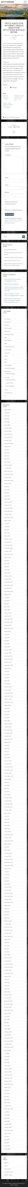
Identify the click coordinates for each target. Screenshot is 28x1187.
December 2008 (8, 1038)
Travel (6, 389)
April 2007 (7, 1099)
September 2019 (8, 665)
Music (5, 359)
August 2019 (7, 668)
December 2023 (8, 508)
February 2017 (8, 760)
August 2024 (7, 483)
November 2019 (8, 659)
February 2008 (8, 1069)
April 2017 (7, 754)
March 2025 (7, 462)
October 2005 (7, 1127)
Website (7, 192)
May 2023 (6, 529)
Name (7, 177)
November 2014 (8, 834)
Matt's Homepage (7, 2)
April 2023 (7, 533)
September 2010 (8, 973)
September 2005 (8, 1130)
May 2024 (6, 493)
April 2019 (7, 680)
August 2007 (7, 1087)
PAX (5, 362)
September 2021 (8, 591)
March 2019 (7, 683)
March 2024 (7, 499)
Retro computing (10, 386)
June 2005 (7, 1139)
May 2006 (6, 1118)
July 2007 (6, 1090)
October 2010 (7, 970)
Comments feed (8, 1172)
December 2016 (8, 767)
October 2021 (7, 588)
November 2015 (8, 807)
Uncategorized (8, 393)
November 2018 (8, 696)
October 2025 (7, 440)
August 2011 (7, 939)
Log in (6, 1166)
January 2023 (7, 542)
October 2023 (7, 514)
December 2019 (8, 656)
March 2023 (7, 536)
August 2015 (7, 813)
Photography (7, 365)
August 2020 (7, 631)
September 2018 (8, 702)
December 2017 (8, 730)
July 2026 (6, 412)
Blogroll (7, 117)
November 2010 (8, 967)
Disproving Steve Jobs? (10, 249)
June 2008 (7, 1056)
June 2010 (7, 982)
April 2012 (7, 918)
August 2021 (7, 594)
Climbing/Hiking (8, 334)
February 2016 (8, 797)
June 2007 (7, 1093)
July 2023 (6, 523)
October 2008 (7, 1044)
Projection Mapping (9, 368)
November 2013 (8, 862)
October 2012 (7, 899)
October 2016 (7, 773)
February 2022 (8, 576)
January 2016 (7, 801)
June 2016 (7, 785)
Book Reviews (8, 328)
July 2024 (6, 486)
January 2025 (7, 468)
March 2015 (7, 828)
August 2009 (7, 1013)
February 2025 (8, 465)
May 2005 (6, 1142)
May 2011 (6, 948)
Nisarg (16, 1185)
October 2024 (7, 477)
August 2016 (7, 779)
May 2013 (6, 878)
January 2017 (7, 764)
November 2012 (8, 896)
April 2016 (7, 791)
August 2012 (7, 905)
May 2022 (6, 566)
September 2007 (8, 1084)
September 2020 (8, 628)
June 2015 (7, 819)
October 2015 (7, 810)
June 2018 (7, 711)
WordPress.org (8, 1175)
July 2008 (6, 1053)
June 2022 (7, 563)
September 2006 (8, 1109)
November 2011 (8, 930)
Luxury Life (7, 353)
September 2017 (8, 739)
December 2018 (8, 693)
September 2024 (8, 480)
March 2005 (7, 1149)
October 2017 (7, 736)
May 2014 (6, 847)
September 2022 (8, 554)
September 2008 (8, 1047)
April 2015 (7, 825)
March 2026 (7, 425)
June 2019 (7, 674)
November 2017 (8, 733)
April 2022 (7, 570)
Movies (6, 356)
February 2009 (8, 1032)
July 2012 (6, 908)
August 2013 (7, 868)
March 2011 (7, 955)
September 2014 (8, 841)
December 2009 (8, 1001)
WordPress (22, 1183)
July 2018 (6, 708)
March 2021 (7, 610)
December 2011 (8, 927)
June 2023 (7, 526)
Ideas (5, 343)
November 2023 (8, 511)
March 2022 (7, 573)
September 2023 (8, 517)
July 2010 (6, 979)
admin (19, 35)
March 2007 (7, 1102)
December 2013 (8, 859)
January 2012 (7, 924)
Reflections (7, 371)
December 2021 (8, 582)
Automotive (7, 322)
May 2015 (6, 822)
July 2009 (6, 1016)
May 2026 (6, 419)
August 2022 (7, 557)
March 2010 (7, 992)
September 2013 (8, 865)
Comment (8, 155)
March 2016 (7, 794)
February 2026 (8, 428)
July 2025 (6, 449)
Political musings (15, 117)
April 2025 (7, 459)
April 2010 (7, 988)
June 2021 (7, 600)
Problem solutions (11, 380)
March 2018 (7, 720)
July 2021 (6, 597)
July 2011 (6, 942)
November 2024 (8, 474)
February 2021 (8, 613)
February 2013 (8, 887)
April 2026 (7, 422)
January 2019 (7, 690)
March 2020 (7, 647)
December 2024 (8, 471)
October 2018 (7, 699)
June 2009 (7, 1019)
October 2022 (7, 551)
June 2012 (7, 911)
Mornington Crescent (19, 95)
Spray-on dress (20, 295)
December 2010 (8, 964)
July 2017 (6, 745)
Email (7, 185)
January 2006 (7, 1124)
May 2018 (6, 714)
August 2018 (7, 705)
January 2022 (7, 579)
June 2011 (7, 945)
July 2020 (6, 634)
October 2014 (7, 837)
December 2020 (8, 619)
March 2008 (7, 1065)
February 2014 (8, 853)
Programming (9, 383)
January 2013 (7, 890)
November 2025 (8, 437)
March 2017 (7, 757)
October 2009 (7, 1007)
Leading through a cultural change (13, 257)
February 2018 (8, 724)
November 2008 (8, 1041)
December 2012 (8, 893)
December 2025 (8, 434)
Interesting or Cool (9, 346)
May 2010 (6, 985)
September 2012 (8, 902)
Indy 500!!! (5, 95)
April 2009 (7, 1025)
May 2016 (6, 788)
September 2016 (8, 776)
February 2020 (8, 650)
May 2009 (6, 1022)
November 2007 (8, 1078)
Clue (5, 337)
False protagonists (14, 284)
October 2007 (7, 1081)
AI (4, 316)
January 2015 (7, 831)
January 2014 (7, 856)
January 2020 (7, 653)
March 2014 (7, 850)
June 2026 (7, 416)
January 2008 (7, 1072)
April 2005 (7, 1146)
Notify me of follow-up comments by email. (11, 203)
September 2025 (8, 443)
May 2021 (6, 603)
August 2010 (7, 976)
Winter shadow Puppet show (11, 260)
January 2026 (7, 431)
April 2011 (7, 952)
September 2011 (8, 936)
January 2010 (7, 998)
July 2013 (6, 871)
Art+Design (7, 319)
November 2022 (8, 548)
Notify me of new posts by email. (13, 210)
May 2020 (6, 640)
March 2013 (7, 884)
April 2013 (7, 881)
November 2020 (8, 622)
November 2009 (8, 1004)
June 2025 (7, 452)
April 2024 (7, 496)
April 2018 (7, 717)
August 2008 (7, 1050)
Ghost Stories (8, 340)
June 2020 (7, 637)
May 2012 (6, 914)
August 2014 (7, 844)
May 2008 (6, 1059)
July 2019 (6, 671)
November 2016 (8, 770)
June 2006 (7, 1115)
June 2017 (7, 748)
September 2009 (8, 1010)
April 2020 (7, 643)
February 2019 (8, 687)
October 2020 (7, 625)
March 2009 (7, 1029)
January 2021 (7, 616)
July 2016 (6, 782)
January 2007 (7, 1106)
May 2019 (6, 677)
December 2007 (8, 1075)
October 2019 (7, 662)
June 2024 (7, 489)
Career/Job (7, 331)
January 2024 (7, 505)
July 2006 (6, 1112)
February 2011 (8, 958)
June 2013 (7, 874)
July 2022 (6, 560)
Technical (6, 377)
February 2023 (8, 539)
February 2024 (8, 502)
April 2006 (7, 1121)
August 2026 (7, 409)
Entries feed (7, 1169)
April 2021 (7, 606)
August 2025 (7, 446)
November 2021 (8, 585)
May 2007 (6, 1096)
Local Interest (8, 350)
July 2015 (6, 816)
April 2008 (7, 1062)
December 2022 (8, 545)
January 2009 (7, 1035)
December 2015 (8, 804)
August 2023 (7, 520)
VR (5, 396)
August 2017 (7, 742)
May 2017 (6, 751)
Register (6, 1162)
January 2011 (7, 961)
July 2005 (6, 1136)
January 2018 (7, 727)
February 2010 (8, 995)
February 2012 (8, 921)
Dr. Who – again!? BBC (14, 126)
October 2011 (7, 933)
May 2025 (6, 456)
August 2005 (7, 1133)
